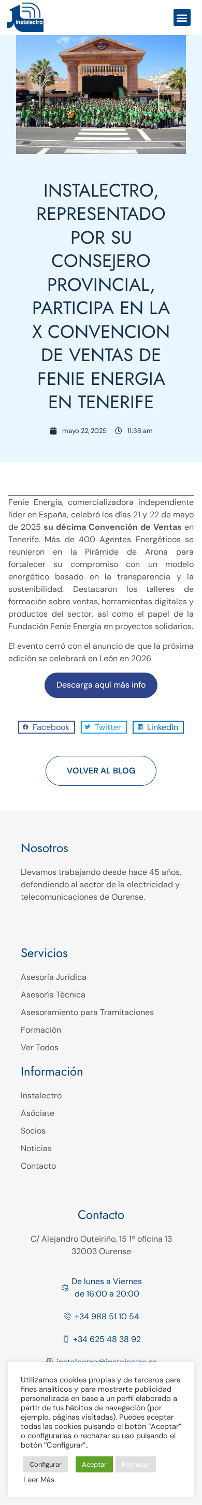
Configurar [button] (46, 1464)
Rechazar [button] (136, 1464)
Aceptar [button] (94, 1464)
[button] (182, 17)
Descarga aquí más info (101, 684)
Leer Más (38, 1479)
